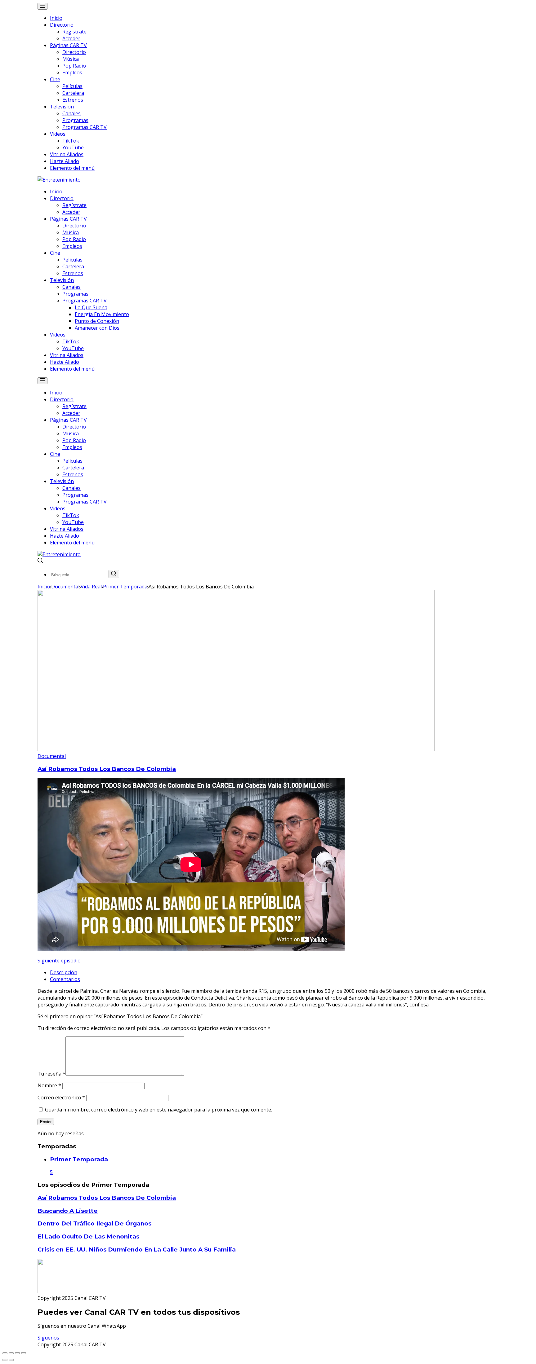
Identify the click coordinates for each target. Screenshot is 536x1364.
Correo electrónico (61, 1097)
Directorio (62, 24)
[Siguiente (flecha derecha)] (11, 1360)
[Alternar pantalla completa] (17, 1353)
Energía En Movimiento (102, 314)
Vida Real (91, 586)
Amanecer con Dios (97, 327)
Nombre (49, 1085)
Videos (57, 133)
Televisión (62, 106)
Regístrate (74, 31)
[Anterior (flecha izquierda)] (4, 1360)
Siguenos (48, 1337)
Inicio (56, 18)
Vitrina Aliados (66, 154)
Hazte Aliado (64, 161)
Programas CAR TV (84, 127)
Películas (72, 86)
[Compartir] (11, 1353)
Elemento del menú (72, 168)
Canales (71, 113)
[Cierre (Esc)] (4, 1353)
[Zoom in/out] (23, 1353)
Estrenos (72, 99)
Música (70, 58)
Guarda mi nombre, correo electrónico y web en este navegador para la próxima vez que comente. (158, 1109)
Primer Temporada (125, 586)
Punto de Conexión (97, 321)
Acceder (71, 38)
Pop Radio (74, 65)
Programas (75, 120)
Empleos (72, 72)
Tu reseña (51, 1073)
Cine (55, 79)
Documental (65, 586)
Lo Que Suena (91, 307)
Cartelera (73, 93)
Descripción (63, 972)
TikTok (70, 140)
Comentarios (65, 979)
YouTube (73, 147)
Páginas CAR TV (68, 45)
